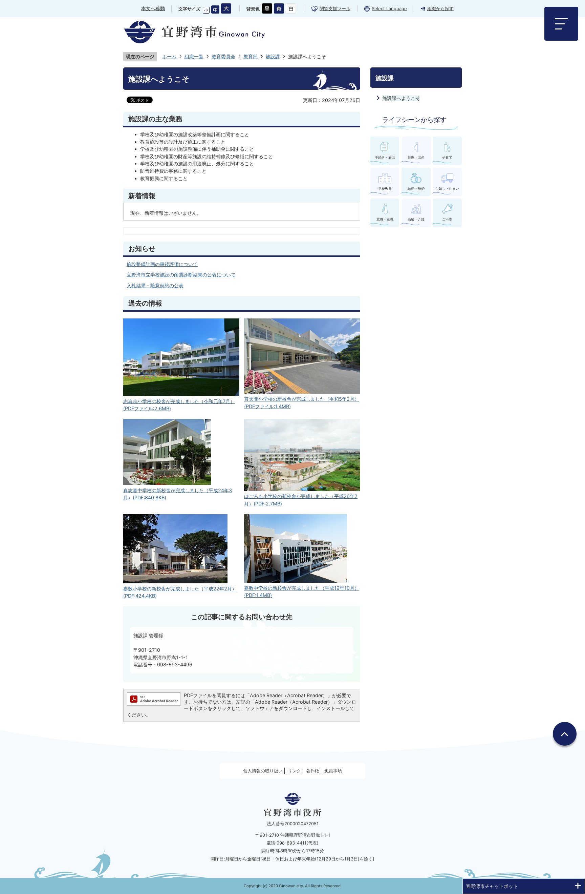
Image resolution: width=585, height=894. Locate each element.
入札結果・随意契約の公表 (155, 285)
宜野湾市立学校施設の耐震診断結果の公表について (181, 274)
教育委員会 (223, 56)
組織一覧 (194, 56)
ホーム (169, 56)
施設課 (273, 56)
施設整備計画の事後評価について (162, 264)
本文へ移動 (153, 8)
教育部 (250, 56)
